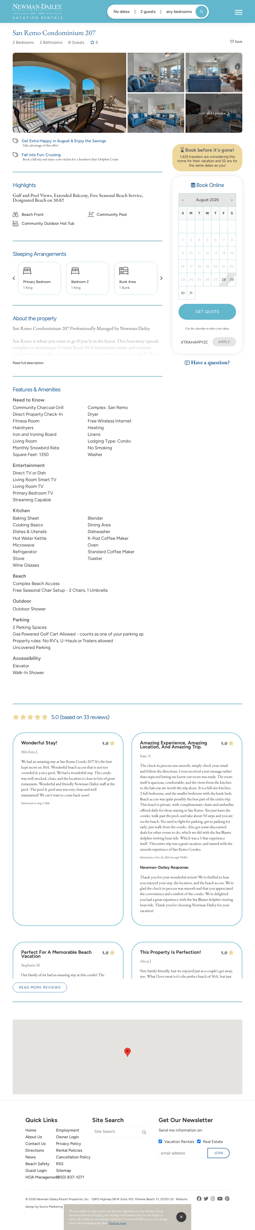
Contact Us (35, 1143)
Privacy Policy (68, 1143)
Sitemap (63, 1170)
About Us (33, 1137)
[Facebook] (199, 1199)
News (30, 1157)
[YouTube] (220, 1199)
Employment (67, 1130)
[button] (14, 278)
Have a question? (210, 362)
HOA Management (42, 1177)
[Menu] (238, 12)
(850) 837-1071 (70, 1177)
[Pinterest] (227, 1199)
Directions (34, 1150)
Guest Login (36, 1170)
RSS (60, 1163)
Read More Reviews (40, 987)
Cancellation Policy (73, 1157)
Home (30, 1130)
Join (218, 1153)
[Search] (144, 1133)
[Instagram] (213, 1199)
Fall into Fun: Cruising (41, 155)
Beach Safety (37, 1163)
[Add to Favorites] (236, 42)
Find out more (117, 1223)
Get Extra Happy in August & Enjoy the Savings (64, 141)
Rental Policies (69, 1150)
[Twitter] (206, 1199)
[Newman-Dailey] (37, 11)
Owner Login (67, 1137)
